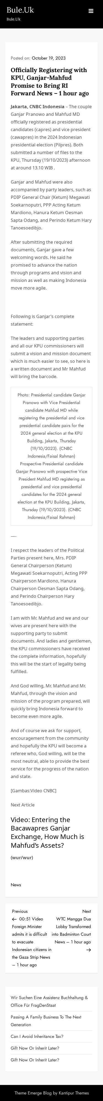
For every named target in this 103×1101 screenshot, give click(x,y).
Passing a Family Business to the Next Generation (46, 1021)
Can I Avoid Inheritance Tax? (37, 1036)
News (16, 885)
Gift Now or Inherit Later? (35, 1048)
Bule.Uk (20, 10)
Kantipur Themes (74, 1093)
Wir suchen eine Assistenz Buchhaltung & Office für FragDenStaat (49, 1001)
